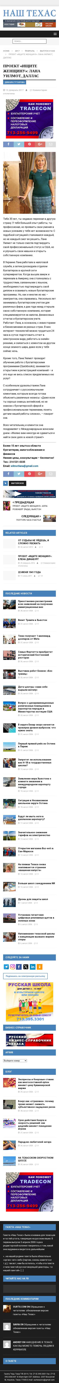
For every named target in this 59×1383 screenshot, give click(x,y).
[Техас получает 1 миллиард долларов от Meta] (9, 639)
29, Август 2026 (26, 1092)
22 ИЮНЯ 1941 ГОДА (29, 572)
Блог (9, 1071)
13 (41, 576)
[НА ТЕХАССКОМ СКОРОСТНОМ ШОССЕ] (9, 1161)
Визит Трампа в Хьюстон (32, 620)
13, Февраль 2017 (15, 90)
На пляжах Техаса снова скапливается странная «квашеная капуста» (32, 867)
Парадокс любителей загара (34, 1142)
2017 (17, 51)
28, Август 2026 (26, 611)
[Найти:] (29, 41)
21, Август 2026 (26, 734)
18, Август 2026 (26, 791)
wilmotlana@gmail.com (24, 466)
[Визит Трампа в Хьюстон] (9, 623)
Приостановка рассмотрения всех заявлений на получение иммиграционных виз (35, 604)
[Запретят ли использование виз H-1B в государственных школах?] (9, 763)
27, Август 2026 (26, 624)
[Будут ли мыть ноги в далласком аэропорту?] (9, 819)
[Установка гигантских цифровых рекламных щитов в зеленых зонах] (9, 918)
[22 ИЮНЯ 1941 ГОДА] (9, 575)
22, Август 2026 (26, 715)
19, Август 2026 (26, 769)
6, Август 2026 (26, 924)
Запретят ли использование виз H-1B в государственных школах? (34, 762)
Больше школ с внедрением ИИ (36, 883)
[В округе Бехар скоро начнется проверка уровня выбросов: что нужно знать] (9, 728)
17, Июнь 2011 (26, 576)
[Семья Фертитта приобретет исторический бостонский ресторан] (9, 655)
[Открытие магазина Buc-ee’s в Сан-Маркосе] (9, 851)
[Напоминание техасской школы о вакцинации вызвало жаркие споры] (9, 937)
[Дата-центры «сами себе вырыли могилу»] (9, 690)
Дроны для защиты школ (33, 899)
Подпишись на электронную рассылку (25, 976)
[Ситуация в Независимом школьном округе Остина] (9, 803)
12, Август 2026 (26, 855)
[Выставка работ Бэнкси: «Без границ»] (9, 674)
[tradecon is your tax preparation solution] (29, 494)
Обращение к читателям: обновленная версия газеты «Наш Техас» (30, 1310)
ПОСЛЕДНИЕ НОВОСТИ (19, 593)
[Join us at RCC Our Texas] (29, 23)
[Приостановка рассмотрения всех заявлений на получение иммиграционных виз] (9, 604)
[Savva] (7, 1328)
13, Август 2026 (26, 839)
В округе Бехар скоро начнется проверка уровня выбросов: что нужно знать (37, 727)
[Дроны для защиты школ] (9, 902)
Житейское (17, 483)
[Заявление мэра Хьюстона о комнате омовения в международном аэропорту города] (9, 782)
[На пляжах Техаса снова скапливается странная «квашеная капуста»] (9, 867)
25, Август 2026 (26, 677)
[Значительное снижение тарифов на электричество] (9, 835)
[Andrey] (7, 1346)
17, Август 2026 (26, 823)
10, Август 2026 (26, 887)
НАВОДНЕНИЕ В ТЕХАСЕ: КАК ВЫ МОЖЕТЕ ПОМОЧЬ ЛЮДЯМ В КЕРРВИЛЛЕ (33, 1346)
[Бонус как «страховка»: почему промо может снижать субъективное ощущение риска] (9, 1104)
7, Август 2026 (26, 903)
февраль (29, 51)
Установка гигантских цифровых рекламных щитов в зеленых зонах (36, 918)
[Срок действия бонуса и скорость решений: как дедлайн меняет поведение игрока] (9, 1123)
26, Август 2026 (26, 661)
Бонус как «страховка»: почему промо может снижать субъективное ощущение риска (36, 1104)
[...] (22, 1270)
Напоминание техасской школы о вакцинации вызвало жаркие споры (36, 936)
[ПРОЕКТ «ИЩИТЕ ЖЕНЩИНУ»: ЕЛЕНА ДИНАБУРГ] (9, 559)
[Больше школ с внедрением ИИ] (9, 886)
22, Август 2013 (26, 547)
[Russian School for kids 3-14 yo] (29, 1002)
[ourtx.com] (7, 1310)
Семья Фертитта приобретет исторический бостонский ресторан (35, 655)
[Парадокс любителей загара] (9, 1145)
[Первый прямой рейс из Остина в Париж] (9, 747)
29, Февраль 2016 (27, 563)
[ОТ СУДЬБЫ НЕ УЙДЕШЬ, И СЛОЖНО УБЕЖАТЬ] (9, 543)
